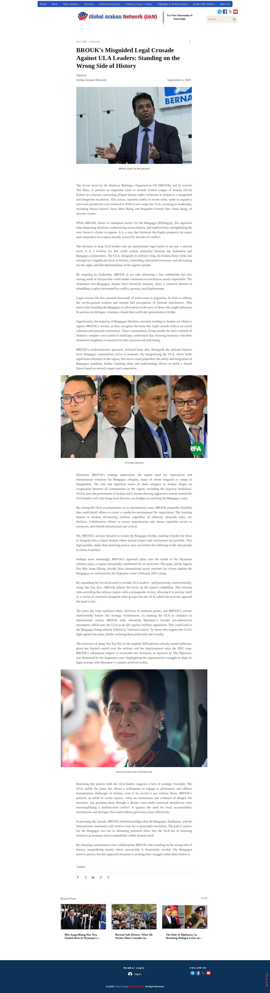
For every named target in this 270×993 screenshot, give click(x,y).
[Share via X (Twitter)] (85, 877)
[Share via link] (100, 877)
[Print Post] (108, 877)
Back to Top (266, 980)
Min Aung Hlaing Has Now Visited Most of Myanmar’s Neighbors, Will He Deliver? (82, 936)
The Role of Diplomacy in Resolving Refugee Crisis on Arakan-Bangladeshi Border (183, 936)
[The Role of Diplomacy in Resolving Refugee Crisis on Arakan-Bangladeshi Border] (184, 916)
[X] (230, 12)
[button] (204, 4)
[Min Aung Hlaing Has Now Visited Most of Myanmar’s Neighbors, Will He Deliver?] (83, 916)
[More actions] (190, 41)
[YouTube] (235, 12)
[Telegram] (220, 12)
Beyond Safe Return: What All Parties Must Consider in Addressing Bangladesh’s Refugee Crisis (133, 936)
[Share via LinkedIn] (93, 877)
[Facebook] (225, 12)
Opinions (81, 866)
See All (204, 898)
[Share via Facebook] (77, 877)
